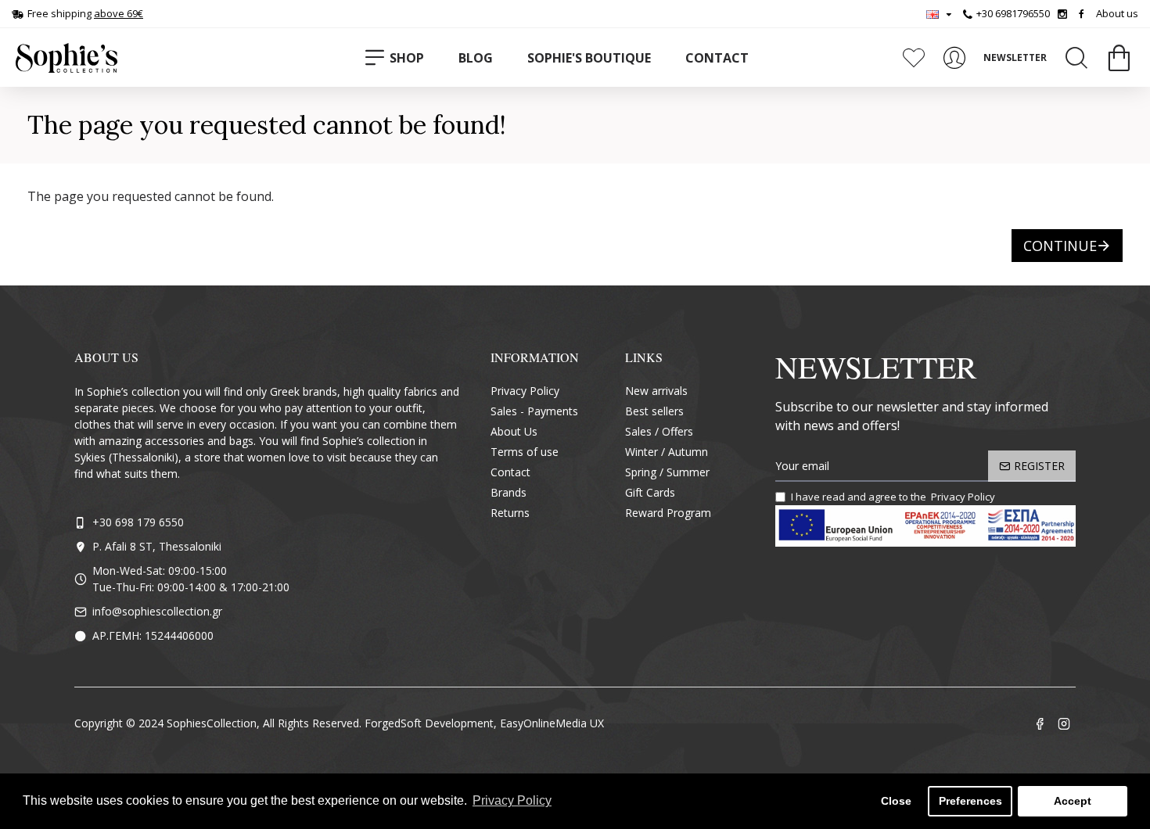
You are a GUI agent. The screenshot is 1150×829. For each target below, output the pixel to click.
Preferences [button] (970, 801)
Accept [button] (1072, 801)
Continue (1060, 245)
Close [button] (896, 801)
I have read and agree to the (893, 497)
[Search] (1076, 57)
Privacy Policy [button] (512, 800)
